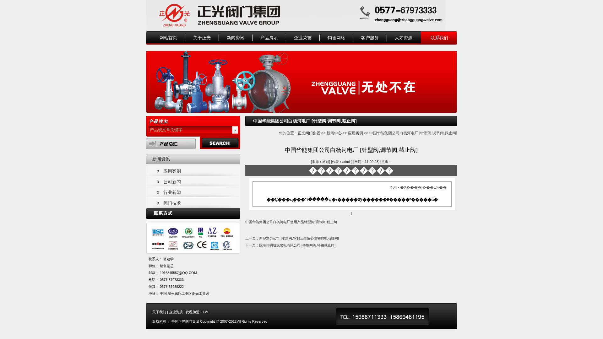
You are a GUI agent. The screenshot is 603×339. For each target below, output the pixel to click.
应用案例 (172, 171)
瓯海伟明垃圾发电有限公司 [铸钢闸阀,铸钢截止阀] (297, 245)
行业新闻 (172, 192)
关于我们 (159, 312)
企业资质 (176, 312)
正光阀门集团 (309, 133)
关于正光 (202, 37)
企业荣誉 (303, 37)
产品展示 (269, 37)
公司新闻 (172, 181)
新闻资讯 (235, 37)
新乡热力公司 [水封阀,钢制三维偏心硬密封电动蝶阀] (299, 238)
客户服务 (370, 37)
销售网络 (336, 37)
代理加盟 (192, 312)
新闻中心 (334, 133)
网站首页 (168, 37)
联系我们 (439, 37)
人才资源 (403, 37)
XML (205, 312)
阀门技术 (172, 203)
